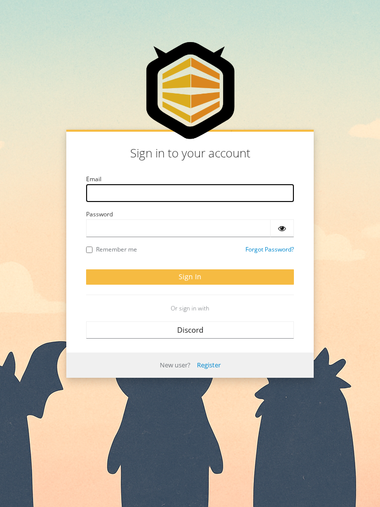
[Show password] (282, 228)
